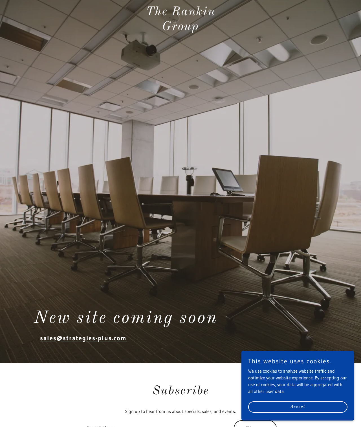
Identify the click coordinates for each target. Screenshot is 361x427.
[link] (180, 28)
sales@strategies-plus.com (83, 338)
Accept (297, 407)
